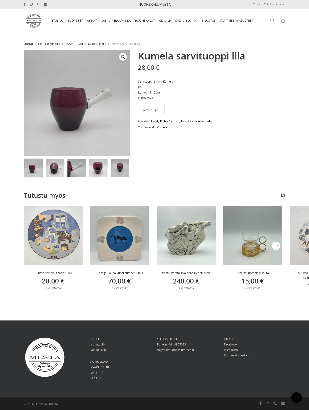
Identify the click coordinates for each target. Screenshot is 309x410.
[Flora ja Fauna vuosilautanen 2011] (119, 235)
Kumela (162, 127)
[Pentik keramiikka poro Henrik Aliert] (186, 235)
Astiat (69, 44)
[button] (123, 57)
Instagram (231, 350)
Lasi (80, 44)
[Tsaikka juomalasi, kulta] (252, 235)
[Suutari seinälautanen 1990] (53, 235)
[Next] (123, 168)
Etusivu (28, 44)
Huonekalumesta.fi (236, 355)
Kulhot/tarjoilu (97, 44)
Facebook (230, 344)
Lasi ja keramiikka (49, 44)
